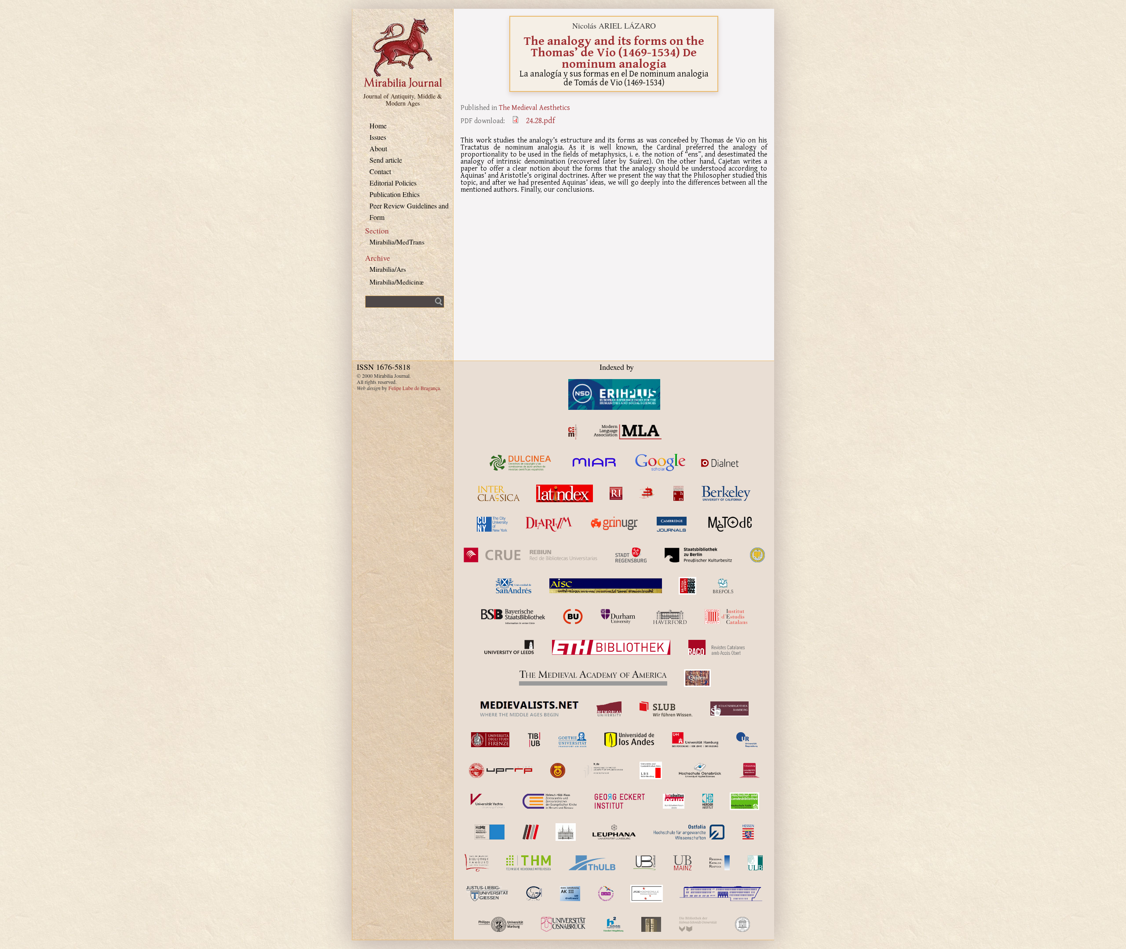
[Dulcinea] (520, 462)
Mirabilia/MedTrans (396, 241)
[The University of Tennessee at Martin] (557, 770)
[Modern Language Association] (627, 431)
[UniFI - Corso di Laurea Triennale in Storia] (490, 739)
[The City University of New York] (492, 524)
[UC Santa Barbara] (757, 555)
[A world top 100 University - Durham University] (618, 616)
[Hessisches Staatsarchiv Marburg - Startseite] (748, 832)
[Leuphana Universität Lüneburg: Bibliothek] (614, 832)
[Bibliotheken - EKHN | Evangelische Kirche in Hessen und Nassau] (550, 801)
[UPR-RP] (500, 770)
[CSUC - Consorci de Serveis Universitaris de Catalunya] (573, 616)
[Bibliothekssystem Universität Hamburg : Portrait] (477, 862)
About (378, 148)
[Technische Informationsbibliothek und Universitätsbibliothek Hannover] (533, 739)
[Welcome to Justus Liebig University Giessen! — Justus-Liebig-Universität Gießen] (487, 893)
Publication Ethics (394, 194)
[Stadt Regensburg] (630, 555)
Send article (385, 159)
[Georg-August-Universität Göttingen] (534, 893)
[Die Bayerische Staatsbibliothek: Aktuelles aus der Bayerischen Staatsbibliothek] (512, 616)
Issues (377, 137)
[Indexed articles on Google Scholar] (660, 462)
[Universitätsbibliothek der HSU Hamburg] (698, 924)
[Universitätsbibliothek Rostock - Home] (720, 862)
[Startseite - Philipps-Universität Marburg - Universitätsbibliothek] (501, 924)
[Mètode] (728, 524)
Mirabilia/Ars (387, 269)
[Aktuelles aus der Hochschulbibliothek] (528, 862)
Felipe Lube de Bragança (414, 387)
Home (378, 125)
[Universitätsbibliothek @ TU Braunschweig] (749, 770)
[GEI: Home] (620, 801)
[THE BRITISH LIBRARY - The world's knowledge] (687, 585)
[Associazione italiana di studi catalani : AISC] (605, 585)
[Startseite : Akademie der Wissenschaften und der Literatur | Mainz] (742, 924)
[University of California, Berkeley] (726, 493)
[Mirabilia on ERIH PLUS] (614, 394)
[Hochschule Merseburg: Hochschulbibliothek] (489, 832)
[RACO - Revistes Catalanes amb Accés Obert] (716, 647)
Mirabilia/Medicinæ (396, 281)
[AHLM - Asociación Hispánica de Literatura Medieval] (678, 493)
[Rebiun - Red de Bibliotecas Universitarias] (530, 555)
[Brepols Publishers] (723, 585)
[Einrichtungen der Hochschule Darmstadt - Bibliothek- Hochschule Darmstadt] (603, 770)
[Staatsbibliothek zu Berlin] (698, 555)
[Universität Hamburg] (695, 739)
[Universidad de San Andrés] (513, 585)
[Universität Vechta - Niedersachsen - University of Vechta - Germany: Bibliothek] (487, 801)
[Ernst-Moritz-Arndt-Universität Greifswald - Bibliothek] (570, 893)
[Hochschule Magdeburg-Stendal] (613, 924)
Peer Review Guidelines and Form (409, 211)
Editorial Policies (393, 182)
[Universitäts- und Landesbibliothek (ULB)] (651, 770)
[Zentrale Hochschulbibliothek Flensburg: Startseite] (721, 893)
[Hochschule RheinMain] (531, 832)
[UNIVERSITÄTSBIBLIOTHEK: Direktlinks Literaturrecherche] (644, 862)
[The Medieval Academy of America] (593, 678)
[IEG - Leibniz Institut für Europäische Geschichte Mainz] (565, 832)
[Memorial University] (609, 709)
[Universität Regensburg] (747, 739)
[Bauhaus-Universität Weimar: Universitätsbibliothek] (651, 924)
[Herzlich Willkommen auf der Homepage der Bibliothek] (689, 832)
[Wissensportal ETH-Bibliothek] (611, 647)
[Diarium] (549, 524)
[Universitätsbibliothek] (682, 862)
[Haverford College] (670, 616)
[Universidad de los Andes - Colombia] (629, 739)
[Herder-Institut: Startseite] (708, 801)
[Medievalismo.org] (572, 431)
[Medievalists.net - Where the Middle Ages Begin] (529, 709)
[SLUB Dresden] (666, 709)
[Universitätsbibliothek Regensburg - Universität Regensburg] (646, 893)
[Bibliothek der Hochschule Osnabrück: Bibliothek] (700, 770)
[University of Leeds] (508, 647)
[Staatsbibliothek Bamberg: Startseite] (729, 709)
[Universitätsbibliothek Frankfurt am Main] (572, 739)
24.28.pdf (540, 120)
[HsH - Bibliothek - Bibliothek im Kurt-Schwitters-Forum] (673, 801)
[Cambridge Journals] (671, 524)
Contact (380, 171)
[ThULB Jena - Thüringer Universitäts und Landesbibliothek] (592, 862)
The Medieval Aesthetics (534, 107)
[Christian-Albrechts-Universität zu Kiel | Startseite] (605, 893)
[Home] (403, 86)
